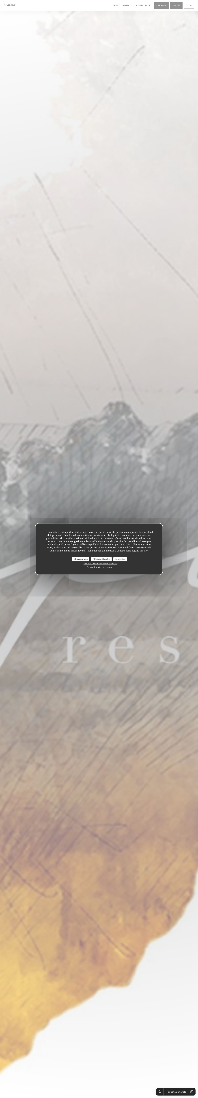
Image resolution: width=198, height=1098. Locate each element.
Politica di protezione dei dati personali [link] (100, 563)
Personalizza (120, 559)
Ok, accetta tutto (81, 559)
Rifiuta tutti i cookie (101, 559)
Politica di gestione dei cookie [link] (99, 567)
